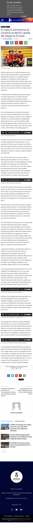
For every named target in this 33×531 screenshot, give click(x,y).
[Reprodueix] (3, 133)
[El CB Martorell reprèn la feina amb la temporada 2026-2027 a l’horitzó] (5, 445)
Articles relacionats (7, 421)
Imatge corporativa (18, 516)
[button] (30, 20)
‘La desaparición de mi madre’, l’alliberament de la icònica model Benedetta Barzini (25, 391)
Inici (2, 24)
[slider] (29, 132)
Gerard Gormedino (7, 38)
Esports (8, 26)
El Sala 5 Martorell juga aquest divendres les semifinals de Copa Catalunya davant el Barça (21, 437)
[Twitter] (16, 509)
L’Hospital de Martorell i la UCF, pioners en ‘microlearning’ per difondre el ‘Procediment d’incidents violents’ (8, 392)
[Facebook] (12, 509)
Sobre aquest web (8, 516)
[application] (16, 132)
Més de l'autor (20, 421)
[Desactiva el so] (25, 133)
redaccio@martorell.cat (20, 498)
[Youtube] (21, 509)
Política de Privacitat (23, 519)
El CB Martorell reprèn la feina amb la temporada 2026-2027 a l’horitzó (20, 445)
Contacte (27, 516)
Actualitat (3, 26)
